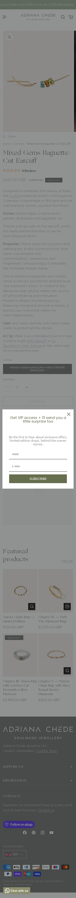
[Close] (69, 414)
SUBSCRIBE (38, 478)
